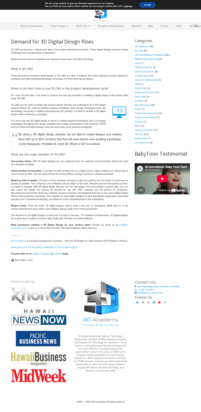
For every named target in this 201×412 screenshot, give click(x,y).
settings (128, 6)
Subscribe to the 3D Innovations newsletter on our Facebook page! (44, 247)
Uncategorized (142, 142)
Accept (147, 4)
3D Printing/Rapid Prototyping (149, 54)
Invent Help (140, 96)
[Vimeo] (165, 302)
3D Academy (141, 46)
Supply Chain (141, 138)
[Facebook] (137, 302)
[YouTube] (159, 302)
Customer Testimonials (146, 79)
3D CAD (139, 50)
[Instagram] (148, 302)
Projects (139, 121)
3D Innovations (18, 240)
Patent (138, 109)
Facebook (45, 253)
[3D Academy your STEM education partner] (100, 306)
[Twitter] (143, 302)
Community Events (144, 71)
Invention (139, 100)
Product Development (145, 113)
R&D (137, 125)
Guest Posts (141, 88)
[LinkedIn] (154, 302)
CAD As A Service (143, 67)
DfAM (137, 84)
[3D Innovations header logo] (100, 14)
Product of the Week (145, 117)
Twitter (36, 253)
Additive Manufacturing (146, 58)
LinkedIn (57, 253)
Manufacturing (142, 104)
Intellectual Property (145, 92)
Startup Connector (144, 129)
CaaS (137, 63)
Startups (139, 134)
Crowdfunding (142, 75)
